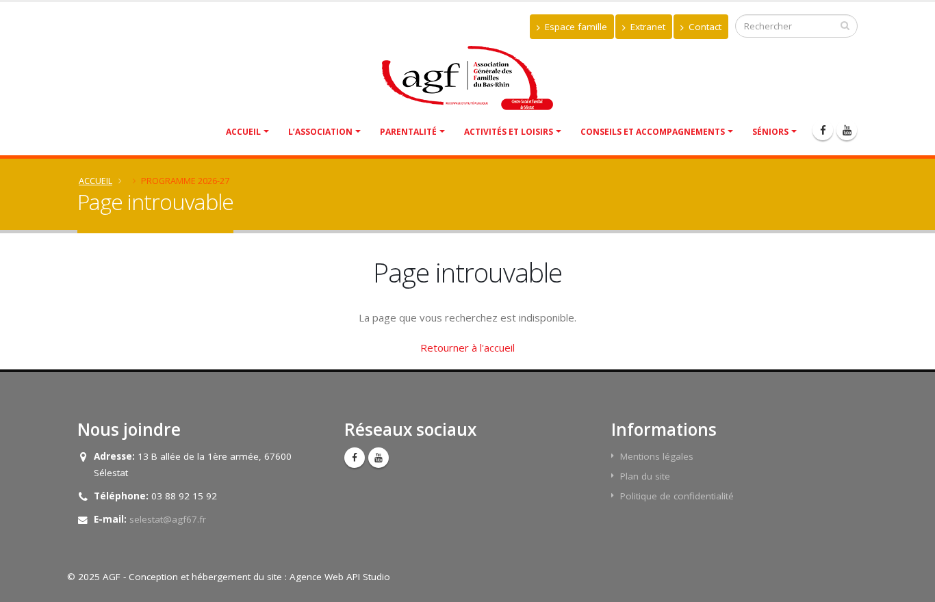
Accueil (243, 132)
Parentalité (408, 132)
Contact (703, 27)
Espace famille (574, 27)
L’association (320, 132)
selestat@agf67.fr (167, 519)
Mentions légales (656, 456)
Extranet (646, 27)
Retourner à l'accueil (467, 347)
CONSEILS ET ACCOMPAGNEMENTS (652, 132)
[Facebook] (822, 130)
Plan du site (645, 476)
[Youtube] (846, 130)
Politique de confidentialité (677, 496)
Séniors (770, 132)
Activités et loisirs (508, 132)
